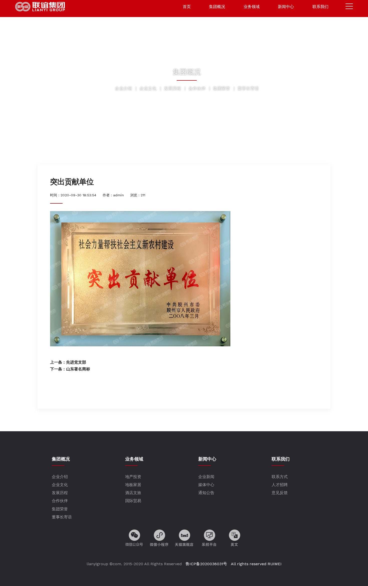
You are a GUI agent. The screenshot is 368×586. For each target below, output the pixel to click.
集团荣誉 (221, 88)
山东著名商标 (78, 369)
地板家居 (133, 484)
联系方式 (280, 476)
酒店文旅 (133, 492)
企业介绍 (123, 88)
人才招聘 (280, 484)
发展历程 (172, 88)
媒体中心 (206, 484)
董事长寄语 (248, 88)
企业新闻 (206, 476)
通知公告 (206, 492)
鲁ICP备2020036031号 (205, 563)
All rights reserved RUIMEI (256, 563)
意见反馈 (280, 492)
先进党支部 (76, 362)
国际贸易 (133, 500)
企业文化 (147, 88)
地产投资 (133, 476)
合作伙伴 (197, 88)
